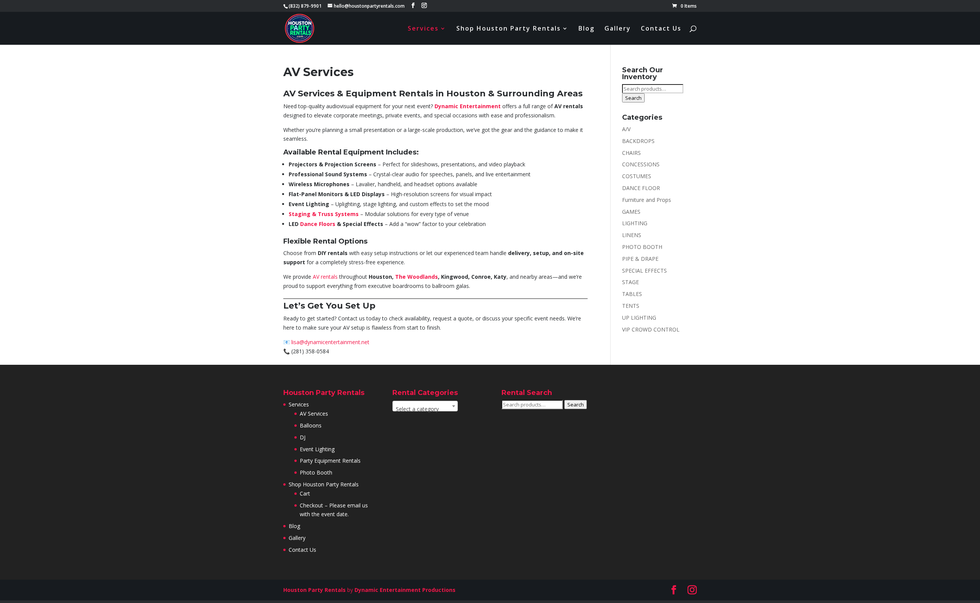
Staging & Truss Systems (324, 214)
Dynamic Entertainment (467, 106)
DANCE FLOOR (641, 188)
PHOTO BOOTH (642, 246)
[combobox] (425, 406)
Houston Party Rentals (314, 589)
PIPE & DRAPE (640, 258)
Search (633, 97)
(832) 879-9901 (305, 6)
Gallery (617, 29)
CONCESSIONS (641, 164)
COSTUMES (636, 176)
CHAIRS (631, 152)
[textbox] (425, 409)
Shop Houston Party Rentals (508, 29)
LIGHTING (634, 223)
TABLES (632, 293)
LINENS (631, 235)
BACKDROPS (638, 141)
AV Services (314, 413)
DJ (302, 437)
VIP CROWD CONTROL (650, 329)
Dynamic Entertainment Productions (405, 589)
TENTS (630, 305)
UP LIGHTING (639, 317)
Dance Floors (317, 224)
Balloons (311, 425)
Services (423, 29)
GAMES (631, 211)
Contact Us (661, 29)
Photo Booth (316, 472)
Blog (586, 29)
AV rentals (325, 276)
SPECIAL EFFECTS (644, 270)
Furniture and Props (646, 199)
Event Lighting (317, 449)
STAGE (630, 282)
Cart (305, 493)
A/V (626, 129)
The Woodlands (416, 276)
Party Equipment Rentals (330, 460)
